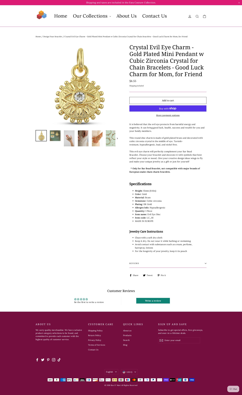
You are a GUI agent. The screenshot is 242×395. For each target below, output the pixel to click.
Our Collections (91, 16)
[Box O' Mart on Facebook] (37, 359)
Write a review (153, 300)
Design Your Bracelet (52, 36)
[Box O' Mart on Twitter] (42, 359)
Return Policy (94, 335)
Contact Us (154, 16)
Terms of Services (96, 345)
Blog (125, 345)
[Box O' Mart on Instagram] (53, 359)
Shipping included (136, 86)
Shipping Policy (95, 330)
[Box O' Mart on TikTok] (59, 359)
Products (127, 335)
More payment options (168, 115)
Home (60, 16)
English (109, 372)
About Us (127, 16)
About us (127, 330)
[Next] (117, 138)
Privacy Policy (94, 340)
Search (126, 340)
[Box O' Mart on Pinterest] (48, 359)
